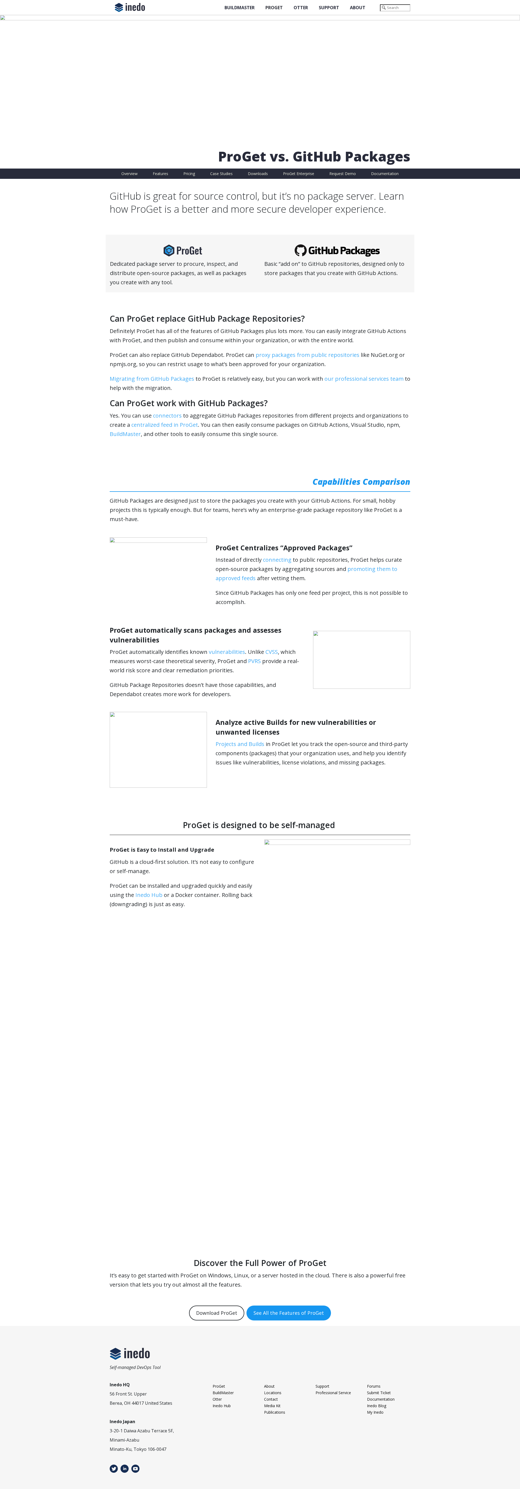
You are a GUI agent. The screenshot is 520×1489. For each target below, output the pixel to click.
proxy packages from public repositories (307, 354)
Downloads (258, 173)
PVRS (254, 661)
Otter (301, 8)
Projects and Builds (240, 744)
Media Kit (272, 1405)
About (357, 8)
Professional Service (333, 1392)
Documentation (385, 173)
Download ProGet (216, 1313)
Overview (129, 173)
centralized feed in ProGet (164, 424)
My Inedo (375, 1412)
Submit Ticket (379, 1392)
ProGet (274, 8)
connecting (277, 559)
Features (160, 173)
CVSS (271, 651)
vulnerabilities (227, 651)
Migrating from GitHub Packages (152, 378)
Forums (374, 1386)
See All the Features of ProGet (288, 1313)
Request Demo (342, 173)
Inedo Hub (148, 895)
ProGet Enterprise (298, 173)
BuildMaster (240, 8)
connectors (167, 415)
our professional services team (364, 378)
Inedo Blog (376, 1405)
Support (329, 8)
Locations (272, 1392)
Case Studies (221, 173)
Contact (271, 1399)
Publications (274, 1412)
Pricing (189, 173)
